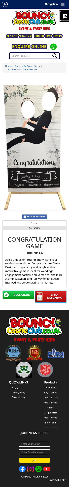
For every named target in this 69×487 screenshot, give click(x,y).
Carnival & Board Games (28, 66)
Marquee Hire (50, 412)
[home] (5, 4)
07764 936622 (19, 36)
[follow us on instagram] (30, 469)
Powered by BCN (57, 479)
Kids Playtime (50, 402)
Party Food (50, 422)
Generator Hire (50, 397)
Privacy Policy (18, 392)
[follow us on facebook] (22, 469)
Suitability (34, 227)
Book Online (22, 294)
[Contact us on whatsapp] (38, 469)
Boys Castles (50, 392)
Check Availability (54, 296)
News (15, 388)
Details (34, 223)
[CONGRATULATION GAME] (34, 148)
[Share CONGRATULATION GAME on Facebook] (34, 216)
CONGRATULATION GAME (22, 69)
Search (54, 55)
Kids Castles (51, 387)
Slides (50, 407)
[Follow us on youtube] (46, 469)
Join (34, 460)
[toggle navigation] (62, 4)
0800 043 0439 (48, 36)
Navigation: (51, 4)
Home (8, 66)
